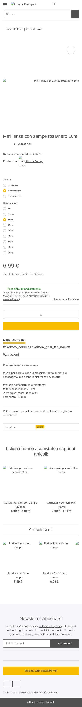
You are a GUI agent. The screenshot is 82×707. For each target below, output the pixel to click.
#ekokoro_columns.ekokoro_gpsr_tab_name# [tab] (36, 347)
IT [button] (54, 4)
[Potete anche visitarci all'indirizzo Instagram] (16, 684)
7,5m (11, 214)
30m (10, 241)
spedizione (52, 692)
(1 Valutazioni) (22, 143)
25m (10, 236)
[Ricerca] (75, 14)
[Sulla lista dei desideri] (71, 50)
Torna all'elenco (14, 29)
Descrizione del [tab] (14, 339)
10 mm (40, 427)
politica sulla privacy (50, 626)
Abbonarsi (65, 643)
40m (10, 252)
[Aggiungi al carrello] (6, 41)
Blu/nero (13, 185)
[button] (64, 4)
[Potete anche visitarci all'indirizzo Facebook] (7, 684)
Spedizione (36, 274)
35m (10, 247)
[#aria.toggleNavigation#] (5, 3)
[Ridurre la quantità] (7, 315)
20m (10, 230)
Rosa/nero (14, 190)
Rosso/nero (15, 196)
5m (9, 208)
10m (10, 219)
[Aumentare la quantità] (75, 315)
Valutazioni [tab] (11, 354)
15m (10, 225)
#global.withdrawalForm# (41, 670)
